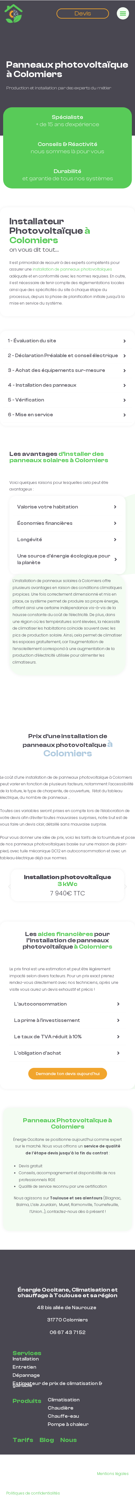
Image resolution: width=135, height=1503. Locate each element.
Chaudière (60, 1408)
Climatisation (63, 1400)
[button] (9, 886)
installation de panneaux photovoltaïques (72, 269)
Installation (26, 1359)
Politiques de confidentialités (33, 1493)
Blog (47, 1440)
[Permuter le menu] (123, 13)
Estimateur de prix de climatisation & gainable (57, 1384)
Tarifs (23, 1440)
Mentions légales (113, 1473)
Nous (68, 1440)
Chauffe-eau (63, 1416)
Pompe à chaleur (68, 1424)
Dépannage (26, 1375)
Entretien (24, 1367)
